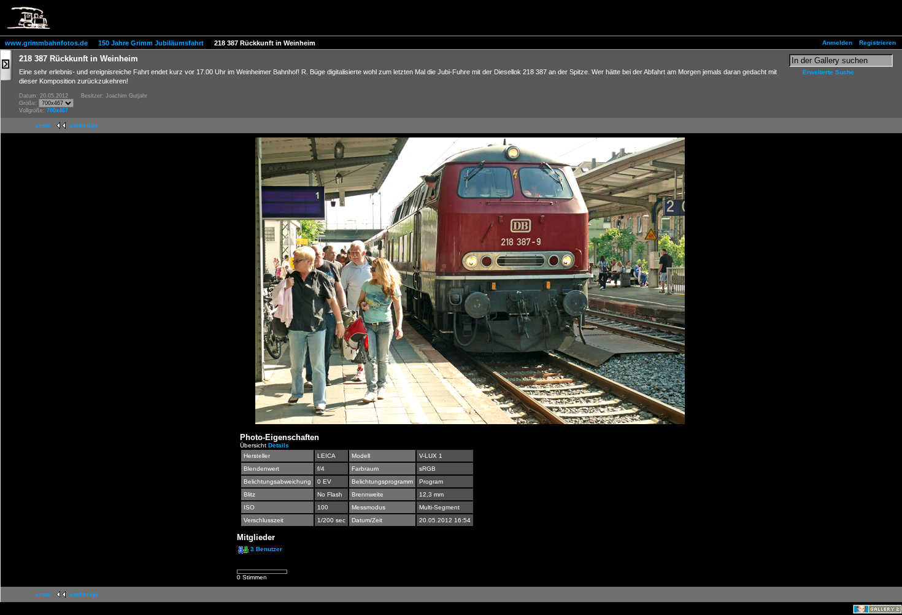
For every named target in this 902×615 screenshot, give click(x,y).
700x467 (57, 110)
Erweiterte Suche (828, 72)
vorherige (83, 125)
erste (43, 125)
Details (278, 445)
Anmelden (837, 42)
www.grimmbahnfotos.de (46, 43)
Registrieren (877, 42)
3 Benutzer (266, 549)
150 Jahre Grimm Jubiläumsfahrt (151, 43)
